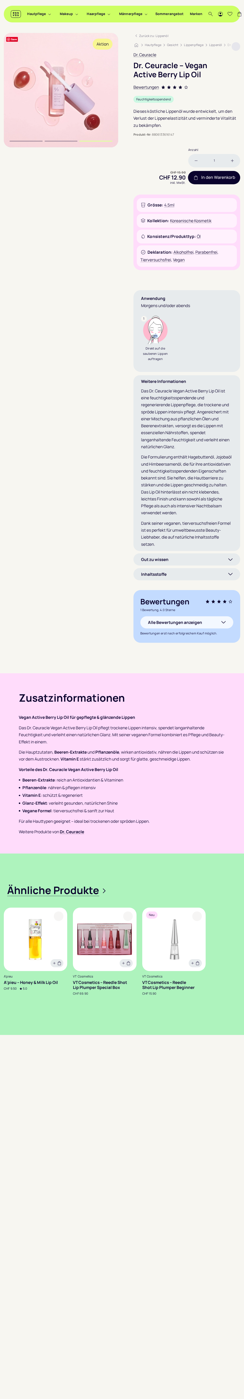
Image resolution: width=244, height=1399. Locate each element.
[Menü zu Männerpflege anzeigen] (146, 14)
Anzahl (193, 150)
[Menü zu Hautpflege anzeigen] (49, 14)
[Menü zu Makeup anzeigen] (77, 14)
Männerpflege (130, 13)
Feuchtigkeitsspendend (153, 99)
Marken (196, 13)
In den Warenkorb (218, 177)
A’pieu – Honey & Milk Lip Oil (31, 982)
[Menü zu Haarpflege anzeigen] (109, 14)
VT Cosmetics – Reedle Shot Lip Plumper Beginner (168, 985)
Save (14, 39)
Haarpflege (96, 13)
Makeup (66, 13)
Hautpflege (36, 13)
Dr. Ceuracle (144, 54)
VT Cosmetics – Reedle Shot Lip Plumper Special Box (100, 985)
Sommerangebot (169, 13)
